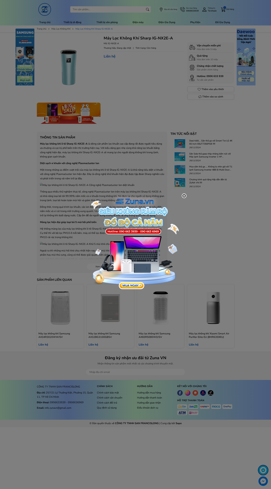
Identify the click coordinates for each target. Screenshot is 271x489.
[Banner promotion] (134, 243)
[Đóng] (184, 195)
